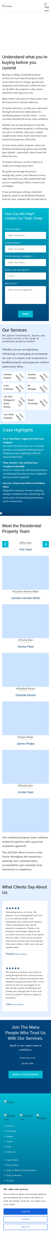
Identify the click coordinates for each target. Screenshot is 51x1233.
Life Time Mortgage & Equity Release (9, 401)
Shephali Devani (25, 695)
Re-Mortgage (32, 387)
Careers (9, 1141)
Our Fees (10, 1181)
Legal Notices (12, 1160)
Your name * (13, 229)
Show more (8, 762)
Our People (11, 1131)
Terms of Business (14, 1175)
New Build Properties (8, 416)
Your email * (13, 243)
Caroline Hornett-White (25, 598)
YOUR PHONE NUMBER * (19, 256)
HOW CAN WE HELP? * (17, 270)
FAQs (8, 1147)
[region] (25, 1208)
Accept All (25, 1211)
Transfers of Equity (32, 376)
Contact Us (11, 1152)
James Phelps (25, 743)
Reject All (25, 1227)
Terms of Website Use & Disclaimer (21, 1170)
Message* (11, 283)
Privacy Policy (12, 1165)
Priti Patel (26, 549)
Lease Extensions (8, 387)
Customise (25, 1219)
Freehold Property (7, 376)
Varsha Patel (26, 646)
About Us (10, 1126)
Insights (9, 1136)
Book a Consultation (26, 1074)
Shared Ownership (33, 402)
